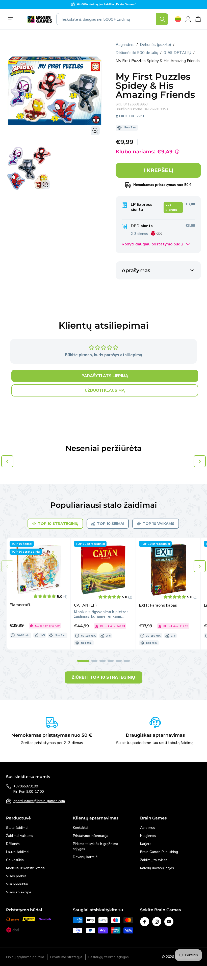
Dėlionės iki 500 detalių (137, 52)
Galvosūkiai (15, 860)
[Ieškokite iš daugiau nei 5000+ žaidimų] (162, 19)
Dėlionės (13, 843)
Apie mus (147, 827)
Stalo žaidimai (17, 827)
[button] (200, 566)
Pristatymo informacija (90, 835)
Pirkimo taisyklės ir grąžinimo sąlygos (95, 846)
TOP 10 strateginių (58, 523)
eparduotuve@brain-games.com (39, 801)
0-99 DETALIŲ (177, 52)
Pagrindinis (125, 44)
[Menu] (11, 19)
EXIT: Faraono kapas (158, 605)
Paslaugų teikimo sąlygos (108, 957)
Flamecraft (20, 605)
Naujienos (148, 835)
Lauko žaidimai (17, 851)
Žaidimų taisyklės (153, 860)
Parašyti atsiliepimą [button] (105, 376)
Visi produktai (17, 884)
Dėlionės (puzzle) (155, 44)
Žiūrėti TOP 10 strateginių (103, 677)
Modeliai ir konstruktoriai (25, 868)
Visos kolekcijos (19, 892)
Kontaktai (80, 827)
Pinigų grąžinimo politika (25, 957)
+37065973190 (25, 786)
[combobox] (112, 19)
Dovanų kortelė (85, 857)
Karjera (145, 843)
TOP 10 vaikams (158, 523)
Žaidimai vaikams (19, 835)
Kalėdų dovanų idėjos (157, 868)
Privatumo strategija (66, 957)
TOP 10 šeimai (110, 523)
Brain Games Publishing (159, 851)
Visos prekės (16, 876)
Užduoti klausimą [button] (105, 390)
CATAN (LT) (85, 605)
